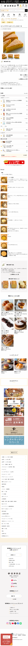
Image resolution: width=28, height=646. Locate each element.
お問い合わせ (11, 566)
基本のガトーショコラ (19, 332)
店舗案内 (19, 635)
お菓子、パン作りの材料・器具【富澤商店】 (9, 18)
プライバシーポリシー (14, 613)
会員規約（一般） (13, 611)
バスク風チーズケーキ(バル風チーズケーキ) (20, 314)
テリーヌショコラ (5, 332)
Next (26, 285)
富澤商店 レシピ (4, 20)
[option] (14, 42)
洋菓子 (3, 22)
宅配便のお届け (12, 560)
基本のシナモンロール (6, 349)
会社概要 (14, 599)
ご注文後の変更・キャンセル (14, 564)
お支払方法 (11, 558)
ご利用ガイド (12, 607)
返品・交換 (11, 562)
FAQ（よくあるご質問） (14, 609)
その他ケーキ (9, 22)
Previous (1, 285)
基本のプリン (4, 371)
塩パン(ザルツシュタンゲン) (7, 313)
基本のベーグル (17, 371)
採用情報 (24, 635)
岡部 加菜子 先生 (7, 61)
